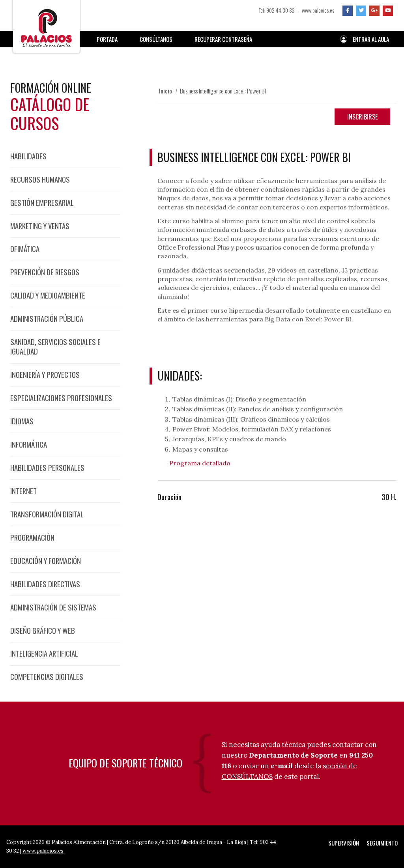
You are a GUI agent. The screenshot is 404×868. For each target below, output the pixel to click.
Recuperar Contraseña (223, 39)
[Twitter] (361, 11)
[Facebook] (347, 11)
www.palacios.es (318, 10)
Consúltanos (156, 39)
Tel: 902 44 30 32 (277, 10)
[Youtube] (388, 11)
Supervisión (343, 842)
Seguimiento (382, 842)
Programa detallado (199, 463)
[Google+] (374, 11)
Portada (107, 39)
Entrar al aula (371, 39)
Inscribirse (362, 116)
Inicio (165, 90)
